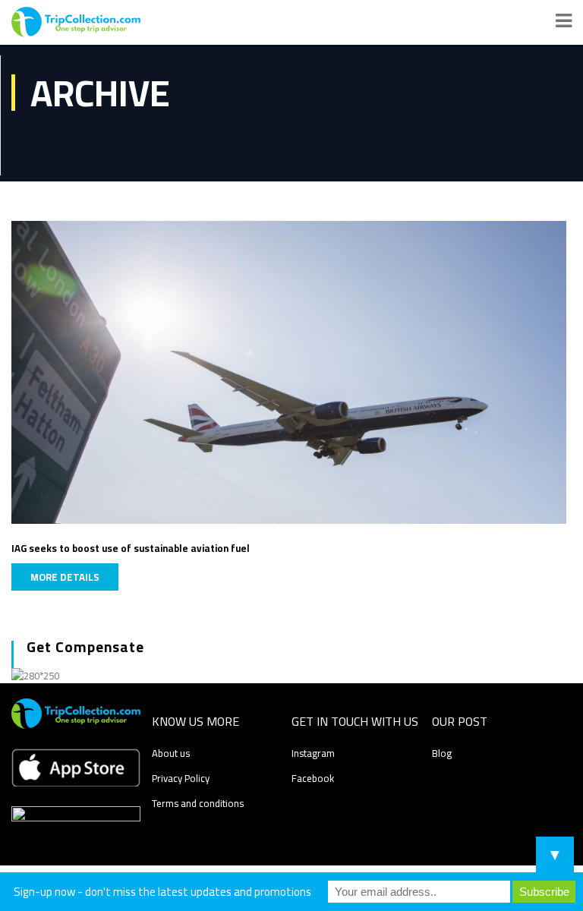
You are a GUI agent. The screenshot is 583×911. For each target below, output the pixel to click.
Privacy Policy (181, 778)
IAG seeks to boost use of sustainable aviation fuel (130, 548)
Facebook (313, 778)
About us (171, 753)
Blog (442, 753)
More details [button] (64, 577)
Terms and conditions (198, 803)
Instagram (313, 753)
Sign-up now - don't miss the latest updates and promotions (162, 892)
